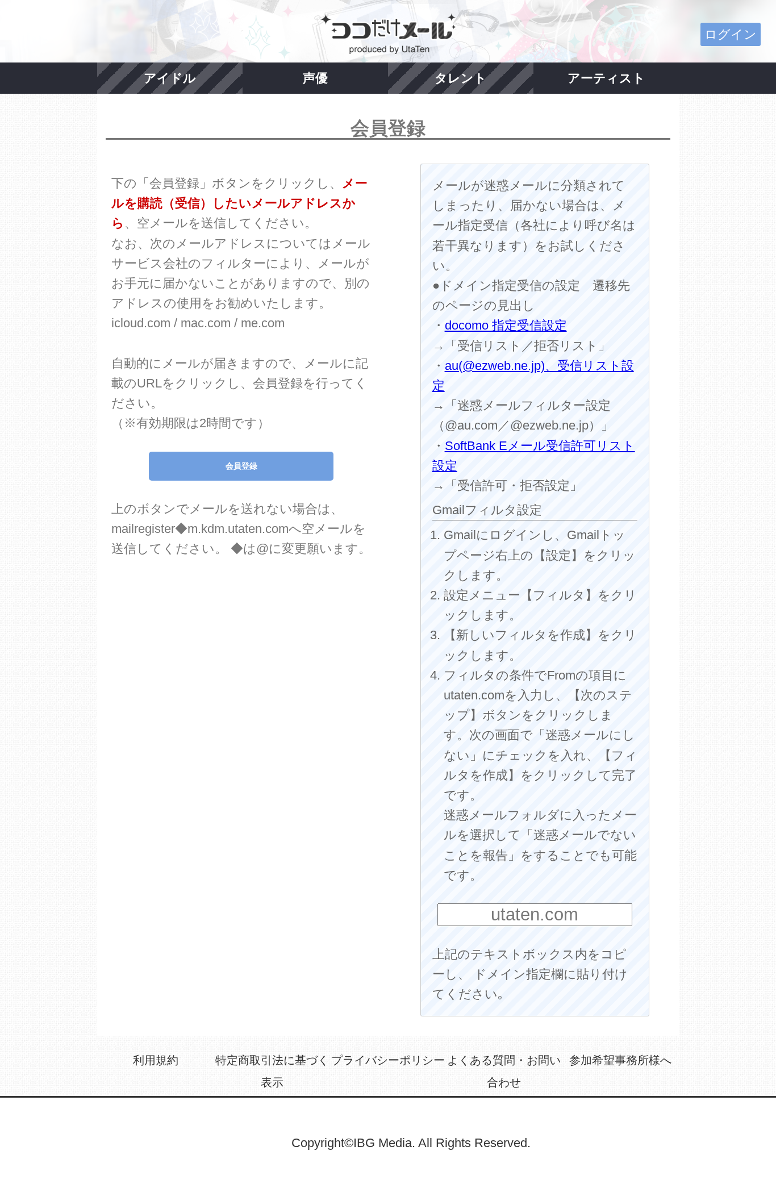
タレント (461, 78)
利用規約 (155, 1060)
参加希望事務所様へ (620, 1060)
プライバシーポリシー (388, 1060)
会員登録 (241, 465)
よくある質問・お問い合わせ (504, 1071)
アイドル (170, 78)
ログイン (730, 34)
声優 (315, 78)
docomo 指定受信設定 (506, 325)
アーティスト (606, 78)
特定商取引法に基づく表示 (272, 1071)
